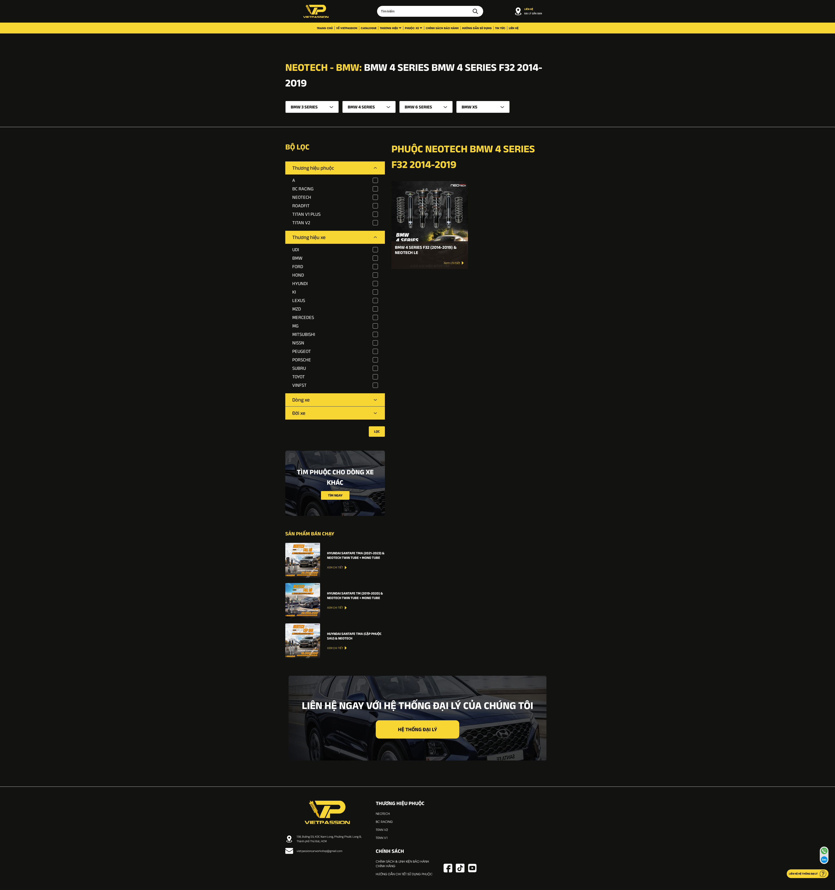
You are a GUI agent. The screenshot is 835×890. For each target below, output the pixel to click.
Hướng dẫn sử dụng (477, 28)
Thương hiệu (389, 28)
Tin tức (500, 28)
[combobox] (312, 107)
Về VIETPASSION (346, 28)
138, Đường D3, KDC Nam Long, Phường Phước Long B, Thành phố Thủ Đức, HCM (329, 839)
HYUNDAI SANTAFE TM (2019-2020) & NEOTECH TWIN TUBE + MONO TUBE (355, 595)
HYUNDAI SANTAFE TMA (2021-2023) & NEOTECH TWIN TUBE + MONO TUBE (355, 555)
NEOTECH (383, 813)
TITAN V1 (382, 837)
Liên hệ (513, 28)
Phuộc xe (412, 28)
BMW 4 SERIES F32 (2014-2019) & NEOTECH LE (425, 250)
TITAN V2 (382, 829)
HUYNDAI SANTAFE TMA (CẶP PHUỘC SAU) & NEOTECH (354, 636)
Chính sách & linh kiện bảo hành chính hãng (402, 863)
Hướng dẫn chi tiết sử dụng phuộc (404, 874)
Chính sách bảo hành (442, 28)
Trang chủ (325, 28)
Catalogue (368, 28)
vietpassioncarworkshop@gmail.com (319, 851)
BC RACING (384, 821)
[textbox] (312, 107)
